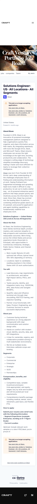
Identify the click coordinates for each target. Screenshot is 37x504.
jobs (2, 73)
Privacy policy (14, 483)
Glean (5, 173)
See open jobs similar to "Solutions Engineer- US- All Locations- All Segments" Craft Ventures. (20, 113)
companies (10, 73)
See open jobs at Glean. (17, 108)
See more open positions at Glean (18, 463)
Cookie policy (23, 483)
